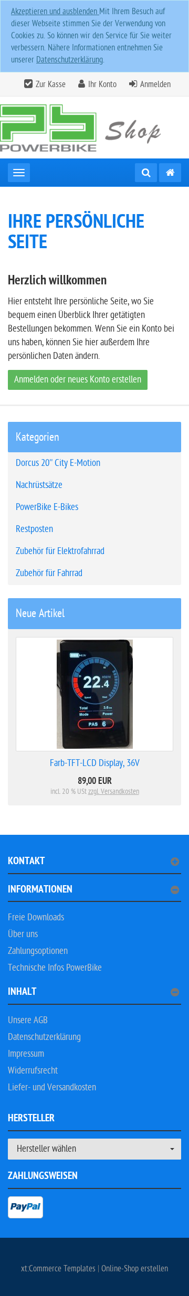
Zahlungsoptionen (38, 951)
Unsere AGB (28, 1020)
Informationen (40, 890)
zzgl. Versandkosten (113, 791)
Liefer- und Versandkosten (52, 1087)
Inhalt (22, 992)
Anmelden (155, 84)
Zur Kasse (51, 84)
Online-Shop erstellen (134, 1268)
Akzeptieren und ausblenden (55, 11)
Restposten (34, 529)
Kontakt (26, 862)
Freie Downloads (36, 917)
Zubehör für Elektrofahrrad (60, 551)
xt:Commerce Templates (59, 1268)
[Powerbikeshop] (94, 127)
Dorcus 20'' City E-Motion (58, 463)
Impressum (26, 1053)
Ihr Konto (102, 84)
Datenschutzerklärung (69, 60)
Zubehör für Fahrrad (49, 573)
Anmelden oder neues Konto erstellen (77, 379)
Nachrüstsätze (39, 485)
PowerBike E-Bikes (47, 507)
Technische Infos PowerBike (55, 967)
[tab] (94, 865)
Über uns (23, 934)
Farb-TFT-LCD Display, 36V (95, 763)
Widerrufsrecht (33, 1070)
